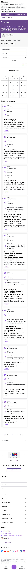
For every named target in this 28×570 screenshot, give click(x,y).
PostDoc (6, 130)
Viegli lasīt (4, 498)
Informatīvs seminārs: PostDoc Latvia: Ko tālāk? (13, 363)
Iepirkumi (4, 484)
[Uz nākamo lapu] (23, 435)
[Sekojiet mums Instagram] (24, 551)
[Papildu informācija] (8, 538)
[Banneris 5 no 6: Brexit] (14, 455)
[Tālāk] (25, 455)
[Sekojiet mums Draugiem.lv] (8, 551)
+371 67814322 (6, 531)
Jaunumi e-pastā (6, 514)
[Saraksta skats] (26, 65)
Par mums (4, 488)
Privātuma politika (6, 502)
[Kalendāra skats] (23, 65)
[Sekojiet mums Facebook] (2, 551)
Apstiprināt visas (21, 14)
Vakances (4, 480)
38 (20, 434)
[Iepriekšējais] (3, 455)
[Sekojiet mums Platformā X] (11, 551)
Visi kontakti (8, 542)
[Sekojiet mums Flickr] (14, 551)
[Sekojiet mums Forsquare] (18, 551)
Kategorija (5, 53)
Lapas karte (4, 510)
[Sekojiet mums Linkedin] (21, 551)
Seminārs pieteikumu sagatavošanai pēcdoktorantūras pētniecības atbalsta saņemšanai (14, 120)
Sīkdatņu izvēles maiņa (7, 522)
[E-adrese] (4, 538)
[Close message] (25, 22)
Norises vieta (5, 57)
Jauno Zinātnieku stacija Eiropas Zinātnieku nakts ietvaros (14, 390)
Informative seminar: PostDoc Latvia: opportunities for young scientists (14, 418)
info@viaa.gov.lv (7, 533)
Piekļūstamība (5, 506)
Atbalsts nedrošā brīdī (7, 518)
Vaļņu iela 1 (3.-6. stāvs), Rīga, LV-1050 (12, 535)
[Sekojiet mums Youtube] (5, 551)
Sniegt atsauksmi (14, 470)
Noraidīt (7, 14)
